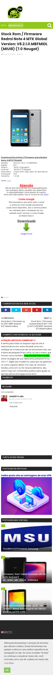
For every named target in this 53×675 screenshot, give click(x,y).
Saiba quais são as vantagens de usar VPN (26, 475)
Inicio (3, 25)
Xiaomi (9, 181)
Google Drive (26, 233)
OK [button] (7, 670)
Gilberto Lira (16, 396)
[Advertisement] (26, 78)
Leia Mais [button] (9, 663)
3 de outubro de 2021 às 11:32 (21, 399)
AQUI (46, 194)
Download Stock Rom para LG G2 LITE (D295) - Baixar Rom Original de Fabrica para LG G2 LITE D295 (24, 608)
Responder (14, 406)
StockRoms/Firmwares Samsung (20, 548)
